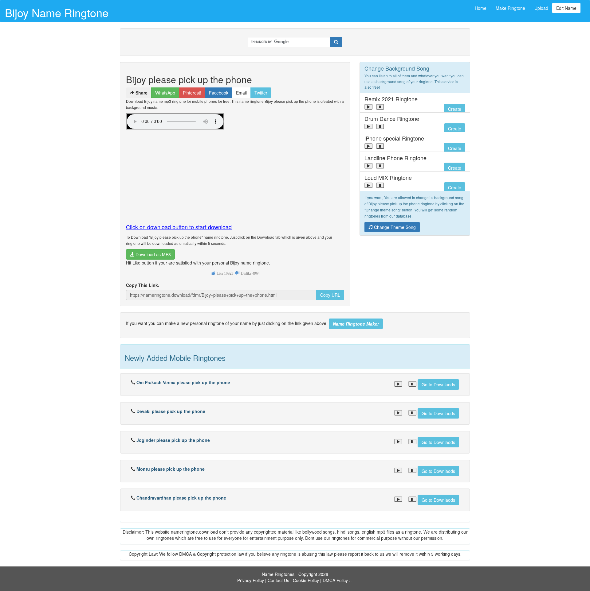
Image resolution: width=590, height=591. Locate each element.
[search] (336, 42)
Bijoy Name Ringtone (56, 12)
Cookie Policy (306, 580)
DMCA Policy (335, 580)
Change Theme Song (394, 227)
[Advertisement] (235, 174)
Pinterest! (192, 93)
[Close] (368, 107)
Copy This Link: (142, 285)
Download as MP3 (152, 254)
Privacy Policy (250, 580)
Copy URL (330, 295)
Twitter (260, 93)
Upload (541, 8)
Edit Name (566, 8)
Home (480, 8)
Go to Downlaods (438, 384)
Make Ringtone (510, 8)
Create (454, 109)
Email (241, 93)
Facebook (218, 93)
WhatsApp (165, 93)
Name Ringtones (278, 574)
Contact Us (278, 580)
